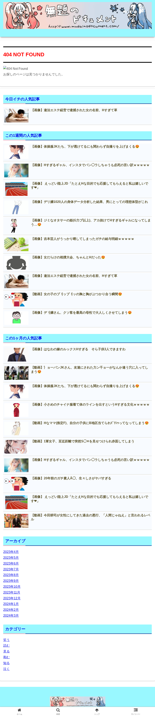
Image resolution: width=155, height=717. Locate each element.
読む (6, 645)
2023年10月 (12, 586)
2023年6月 (11, 563)
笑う (6, 640)
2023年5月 (11, 557)
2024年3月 (11, 615)
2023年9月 (11, 580)
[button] (143, 473)
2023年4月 (11, 552)
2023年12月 (12, 598)
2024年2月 (11, 609)
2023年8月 (11, 575)
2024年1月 (11, 604)
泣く (6, 669)
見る (6, 651)
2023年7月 (11, 569)
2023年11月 (11, 592)
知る (6, 663)
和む (6, 657)
